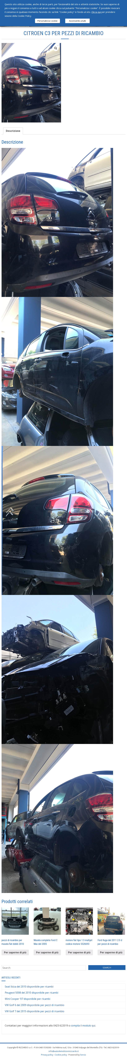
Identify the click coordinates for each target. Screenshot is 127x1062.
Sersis (83, 1054)
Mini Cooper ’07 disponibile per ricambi (27, 999)
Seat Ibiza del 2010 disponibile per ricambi (29, 986)
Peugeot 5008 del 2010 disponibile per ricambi (31, 992)
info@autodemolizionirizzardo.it (64, 1051)
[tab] (13, 130)
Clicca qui (96, 12)
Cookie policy (61, 1054)
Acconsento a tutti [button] (77, 20)
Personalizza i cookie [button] (47, 20)
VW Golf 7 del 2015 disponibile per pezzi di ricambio (34, 1011)
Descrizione (13, 131)
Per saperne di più (15, 952)
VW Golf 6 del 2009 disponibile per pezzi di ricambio (34, 1005)
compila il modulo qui (83, 1025)
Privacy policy (47, 1054)
